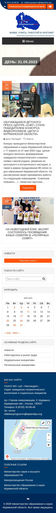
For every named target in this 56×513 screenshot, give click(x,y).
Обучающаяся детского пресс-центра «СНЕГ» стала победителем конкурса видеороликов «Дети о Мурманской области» (24, 128)
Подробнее (28, 187)
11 (28, 311)
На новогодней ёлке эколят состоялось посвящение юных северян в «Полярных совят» (27, 234)
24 (21, 320)
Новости (30, 139)
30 (14, 325)
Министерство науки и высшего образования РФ (22, 473)
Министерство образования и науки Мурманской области (24, 486)
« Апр (7, 332)
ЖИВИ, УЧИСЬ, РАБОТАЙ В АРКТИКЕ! (32, 32)
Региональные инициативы (19, 365)
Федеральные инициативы (19, 360)
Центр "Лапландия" (13, 139)
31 (21, 325)
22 (7, 320)
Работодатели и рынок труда (20, 355)
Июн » (16, 332)
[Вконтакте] (5, 6)
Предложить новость (28, 260)
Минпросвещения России (18, 480)
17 (21, 316)
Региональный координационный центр (27, 6)
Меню (29, 41)
